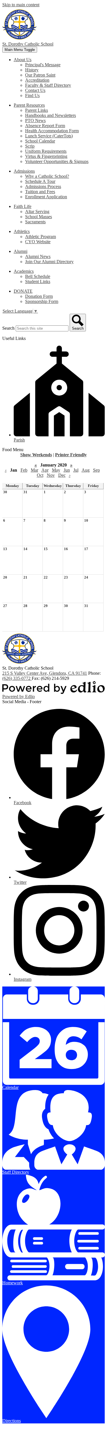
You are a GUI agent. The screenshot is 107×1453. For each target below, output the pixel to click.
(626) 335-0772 (17, 678)
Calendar (10, 1087)
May (56, 470)
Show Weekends (36, 454)
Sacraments (35, 221)
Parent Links (36, 110)
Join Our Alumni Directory (49, 261)
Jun (67, 470)
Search (8, 328)
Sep (96, 470)
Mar (34, 470)
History (32, 69)
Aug (86, 470)
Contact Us (35, 90)
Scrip (30, 146)
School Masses (38, 216)
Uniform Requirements (45, 151)
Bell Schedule (37, 276)
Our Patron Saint (40, 75)
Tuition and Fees (40, 191)
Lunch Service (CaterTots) (49, 135)
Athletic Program (40, 236)
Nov (51, 475)
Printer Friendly (71, 454)
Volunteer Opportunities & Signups (56, 161)
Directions (11, 1420)
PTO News (35, 120)
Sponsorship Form (41, 301)
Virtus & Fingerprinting (46, 156)
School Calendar (40, 141)
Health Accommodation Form (52, 130)
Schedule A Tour (40, 181)
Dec (62, 475)
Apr (45, 470)
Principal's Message (42, 64)
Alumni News (38, 256)
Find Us (32, 95)
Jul (75, 470)
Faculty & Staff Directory (48, 85)
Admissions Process (43, 186)
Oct (40, 475)
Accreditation (37, 80)
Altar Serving (37, 211)
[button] (22, 59)
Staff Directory (15, 1172)
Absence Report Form (45, 125)
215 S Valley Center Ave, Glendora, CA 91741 (44, 673)
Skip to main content (20, 4)
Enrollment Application (46, 196)
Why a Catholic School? (47, 176)
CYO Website (38, 241)
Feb (24, 470)
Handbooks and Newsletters (50, 115)
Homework (12, 1282)
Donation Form (39, 296)
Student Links (37, 281)
